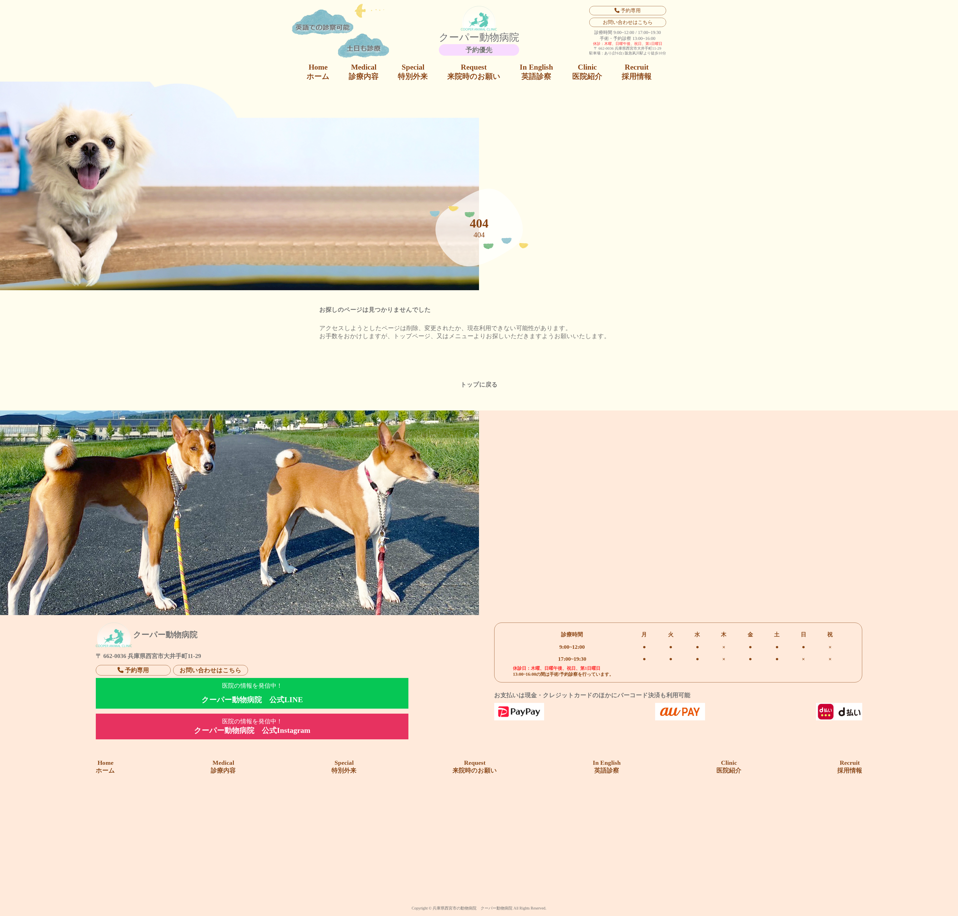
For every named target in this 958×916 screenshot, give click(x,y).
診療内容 (364, 71)
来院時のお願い (473, 71)
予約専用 (630, 10)
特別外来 (413, 71)
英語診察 (536, 71)
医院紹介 (587, 71)
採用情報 (637, 71)
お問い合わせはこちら (628, 22)
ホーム (318, 71)
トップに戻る (479, 384)
